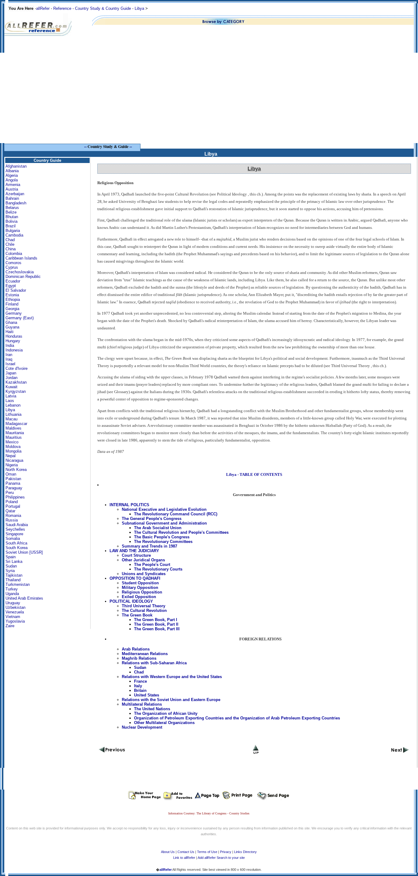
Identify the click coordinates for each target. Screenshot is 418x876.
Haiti (9, 331)
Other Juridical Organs (143, 560)
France (140, 681)
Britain (140, 690)
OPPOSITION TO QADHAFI (135, 578)
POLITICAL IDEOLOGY (131, 601)
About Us (168, 852)
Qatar (10, 511)
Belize (11, 212)
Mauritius (14, 437)
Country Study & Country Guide (103, 8)
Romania (13, 515)
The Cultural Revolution (144, 610)
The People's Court (152, 564)
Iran (9, 354)
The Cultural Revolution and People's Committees (181, 532)
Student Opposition (140, 583)
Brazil (11, 226)
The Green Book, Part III (157, 629)
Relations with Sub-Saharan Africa (154, 663)
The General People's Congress (151, 518)
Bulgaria (13, 230)
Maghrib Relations (139, 658)
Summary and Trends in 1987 (149, 546)
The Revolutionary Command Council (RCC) (175, 514)
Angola (12, 180)
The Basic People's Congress (161, 537)
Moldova (13, 446)
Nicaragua (14, 460)
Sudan (11, 566)
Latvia (11, 396)
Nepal (11, 455)
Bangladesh (16, 203)
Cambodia (14, 235)
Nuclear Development (142, 727)
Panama (13, 483)
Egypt (11, 285)
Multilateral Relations (142, 704)
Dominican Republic (23, 276)
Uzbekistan (15, 607)
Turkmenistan (18, 584)
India (10, 345)
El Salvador (16, 290)
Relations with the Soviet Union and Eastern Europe (171, 699)
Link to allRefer (184, 857)
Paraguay (14, 488)
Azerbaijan (15, 194)
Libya (139, 8)
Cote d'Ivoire (17, 368)
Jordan (11, 377)
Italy (138, 686)
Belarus (12, 207)
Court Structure (136, 555)
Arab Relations (136, 649)
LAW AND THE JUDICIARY (134, 550)
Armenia (13, 184)
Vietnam (13, 616)
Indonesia (14, 350)
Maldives (13, 428)
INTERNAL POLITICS (129, 504)
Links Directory (245, 852)
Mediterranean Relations (145, 653)
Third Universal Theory (143, 606)
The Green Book (137, 615)
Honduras (14, 336)
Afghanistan (16, 166)
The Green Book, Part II (156, 624)
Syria (10, 570)
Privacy (225, 852)
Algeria (12, 175)
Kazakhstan (16, 382)
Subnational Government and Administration (164, 523)
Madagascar (16, 423)
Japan (11, 373)
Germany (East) (20, 318)
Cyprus (12, 267)
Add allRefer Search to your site (221, 857)
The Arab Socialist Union (157, 527)
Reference (62, 8)
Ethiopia (13, 299)
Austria (12, 189)
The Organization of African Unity (165, 713)
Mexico (12, 442)
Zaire (10, 626)
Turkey (12, 589)
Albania (12, 171)
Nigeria (12, 465)
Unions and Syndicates (144, 573)
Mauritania (15, 432)
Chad (10, 239)
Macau (11, 419)
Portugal (13, 506)
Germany (14, 313)
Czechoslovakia (20, 272)
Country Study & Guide (108, 146)
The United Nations (152, 709)
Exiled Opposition (139, 596)
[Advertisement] (209, 100)
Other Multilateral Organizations (164, 722)
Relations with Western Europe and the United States (172, 676)
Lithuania (13, 414)
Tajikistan (14, 575)
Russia (12, 520)
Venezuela (15, 612)
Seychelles (15, 529)
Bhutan (12, 216)
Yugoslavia (15, 621)
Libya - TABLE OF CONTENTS (254, 474)
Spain (11, 557)
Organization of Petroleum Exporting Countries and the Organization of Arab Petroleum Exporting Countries (237, 718)
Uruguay (13, 603)
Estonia (12, 295)
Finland (12, 304)
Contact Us (185, 852)
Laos (10, 400)
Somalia (13, 538)
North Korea (16, 469)
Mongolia (13, 451)
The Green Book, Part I (155, 619)
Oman (11, 474)
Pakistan (13, 478)
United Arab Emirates (24, 598)
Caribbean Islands (21, 258)
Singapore (14, 534)
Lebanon (13, 405)
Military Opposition (140, 587)
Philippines (15, 497)
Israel (10, 364)
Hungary (13, 341)
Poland (12, 501)
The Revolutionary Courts (158, 569)
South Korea (17, 547)
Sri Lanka (14, 561)
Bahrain (12, 198)
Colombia (14, 253)
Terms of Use (207, 852)
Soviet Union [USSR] (24, 552)
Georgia (12, 308)
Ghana (11, 322)
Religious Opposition (142, 592)
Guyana (12, 327)
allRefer (43, 8)
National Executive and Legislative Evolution (164, 509)
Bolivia (11, 221)
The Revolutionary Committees (163, 541)
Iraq (9, 359)
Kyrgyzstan (16, 391)
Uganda (12, 593)
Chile (10, 244)
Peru (10, 492)
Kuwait (11, 387)
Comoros (13, 262)
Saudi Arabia (17, 524)
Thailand (13, 580)
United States (146, 695)
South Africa (16, 543)
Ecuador (13, 281)
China (11, 249)
